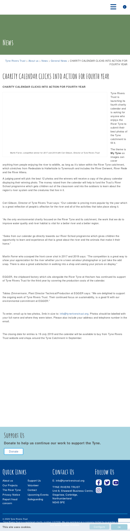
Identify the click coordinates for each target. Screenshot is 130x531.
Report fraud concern (10, 501)
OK (119, 527)
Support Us (34, 480)
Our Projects (10, 485)
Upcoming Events (38, 494)
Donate (13, 451)
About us (8, 480)
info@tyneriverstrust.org (74, 313)
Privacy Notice (11, 494)
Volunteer (33, 485)
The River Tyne (12, 490)
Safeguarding (35, 499)
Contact (32, 490)
